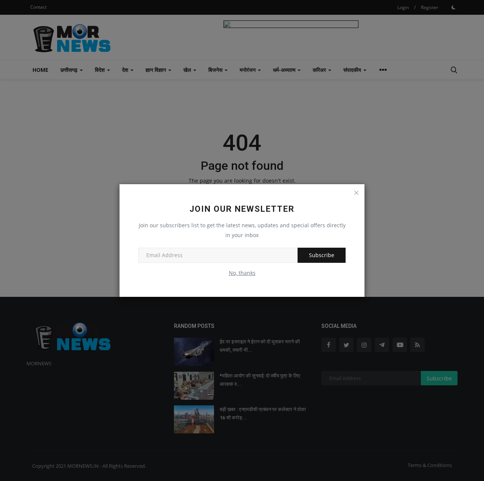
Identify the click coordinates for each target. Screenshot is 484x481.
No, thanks (242, 272)
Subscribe (321, 255)
